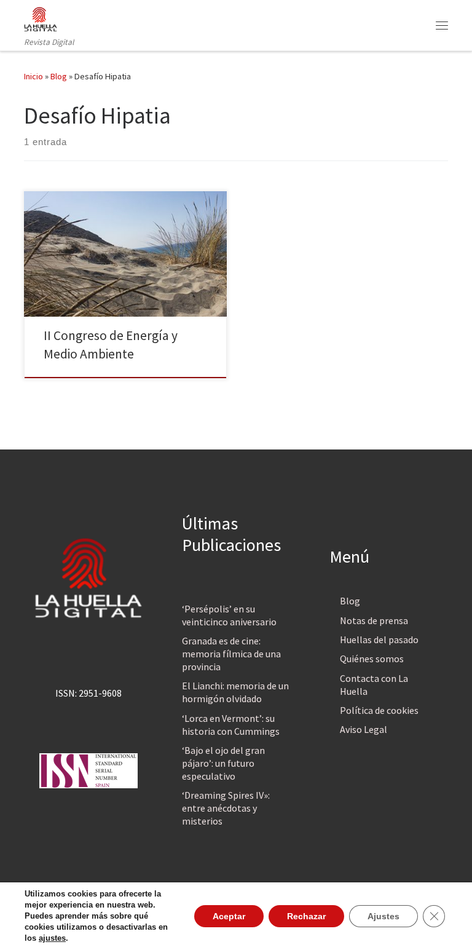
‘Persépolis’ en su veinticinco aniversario (229, 615)
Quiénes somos (372, 658)
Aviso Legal (363, 729)
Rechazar (306, 916)
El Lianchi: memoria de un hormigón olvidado (235, 692)
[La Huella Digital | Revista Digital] (40, 17)
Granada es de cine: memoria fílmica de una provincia (231, 654)
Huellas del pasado (379, 639)
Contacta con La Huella (374, 684)
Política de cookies (379, 710)
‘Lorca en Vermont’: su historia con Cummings (231, 724)
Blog (58, 76)
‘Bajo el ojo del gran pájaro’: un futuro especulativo (223, 763)
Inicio (33, 76)
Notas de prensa (374, 620)
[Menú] (442, 25)
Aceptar (229, 916)
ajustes (52, 938)
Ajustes (383, 916)
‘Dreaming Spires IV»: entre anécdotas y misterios (226, 808)
